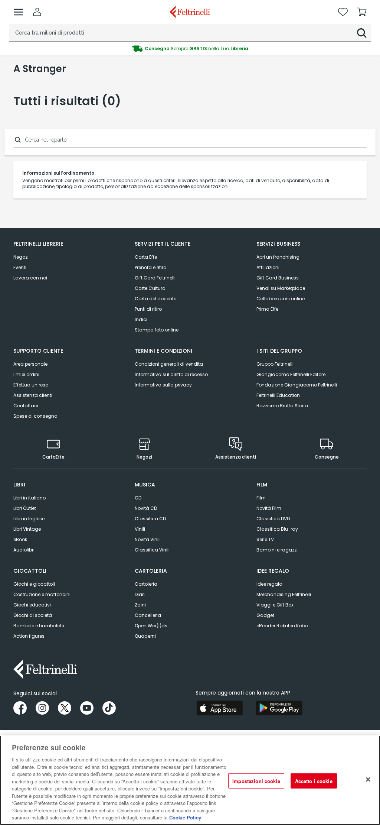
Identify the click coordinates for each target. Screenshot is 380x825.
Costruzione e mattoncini (42, 594)
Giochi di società (32, 615)
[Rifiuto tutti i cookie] (368, 779)
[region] (190, 780)
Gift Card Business (277, 278)
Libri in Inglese (29, 518)
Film (261, 498)
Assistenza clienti (32, 395)
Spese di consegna (35, 416)
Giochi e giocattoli (34, 584)
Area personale (30, 364)
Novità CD (146, 508)
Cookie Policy (185, 817)
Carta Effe (146, 257)
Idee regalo (269, 584)
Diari (140, 594)
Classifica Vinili (152, 550)
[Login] (37, 12)
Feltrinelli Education (278, 395)
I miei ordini (26, 374)
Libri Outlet (24, 508)
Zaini (140, 605)
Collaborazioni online (280, 298)
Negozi (21, 257)
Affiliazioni (267, 267)
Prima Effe (267, 309)
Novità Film (268, 508)
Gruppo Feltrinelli (275, 364)
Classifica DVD (273, 518)
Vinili (140, 529)
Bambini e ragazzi (277, 550)
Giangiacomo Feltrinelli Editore (290, 374)
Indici (141, 319)
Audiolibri (24, 550)
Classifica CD (150, 518)
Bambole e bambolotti (38, 625)
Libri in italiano (29, 498)
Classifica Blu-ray (277, 529)
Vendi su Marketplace (280, 288)
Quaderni (145, 636)
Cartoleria (146, 584)
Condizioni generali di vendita (169, 364)
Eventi (19, 267)
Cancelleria (148, 615)
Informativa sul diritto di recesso (171, 374)
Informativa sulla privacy (163, 385)
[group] (190, 48)
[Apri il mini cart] (361, 12)
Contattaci (25, 405)
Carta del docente (155, 298)
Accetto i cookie (313, 780)
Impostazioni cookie (256, 780)
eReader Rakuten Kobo (282, 625)
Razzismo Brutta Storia (282, 405)
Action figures (29, 636)
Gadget (265, 615)
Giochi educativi (32, 605)
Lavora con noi (30, 278)
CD (138, 498)
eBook (20, 539)
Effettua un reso (30, 385)
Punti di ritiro (148, 309)
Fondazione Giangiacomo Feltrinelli (296, 385)
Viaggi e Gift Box (275, 605)
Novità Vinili (148, 539)
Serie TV (265, 539)
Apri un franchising (277, 257)
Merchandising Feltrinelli (283, 594)
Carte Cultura (150, 288)
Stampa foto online (156, 330)
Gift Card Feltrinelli (155, 278)
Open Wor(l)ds (151, 625)
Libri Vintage (27, 529)
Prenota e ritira (151, 267)
